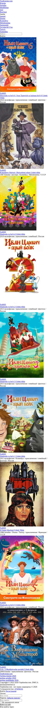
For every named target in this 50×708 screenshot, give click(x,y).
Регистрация (11, 691)
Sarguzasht (4, 25)
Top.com (6, 1)
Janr (1, 10)
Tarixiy (2, 29)
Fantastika (4, 32)
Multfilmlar (4, 8)
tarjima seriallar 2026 (8, 678)
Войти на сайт (5, 705)
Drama (2, 18)
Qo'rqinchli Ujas (6, 27)
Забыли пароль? (13, 698)
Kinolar (3, 3)
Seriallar (3, 5)
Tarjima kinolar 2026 (8, 676)
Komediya (4, 21)
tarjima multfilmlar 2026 (9, 680)
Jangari (2, 16)
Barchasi (3, 12)
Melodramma (5, 23)
